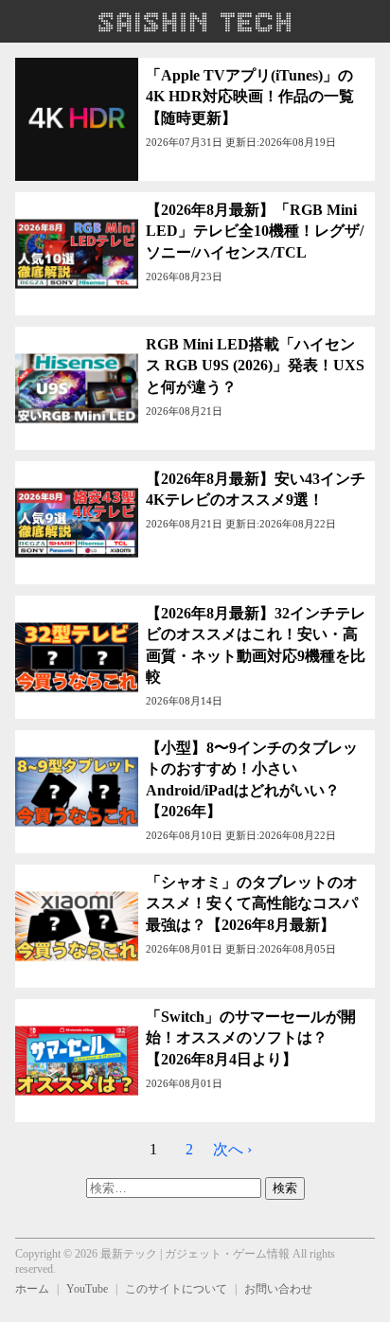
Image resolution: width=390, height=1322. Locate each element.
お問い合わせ (278, 1288)
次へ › (232, 1149)
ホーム (32, 1288)
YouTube (87, 1288)
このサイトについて (176, 1288)
